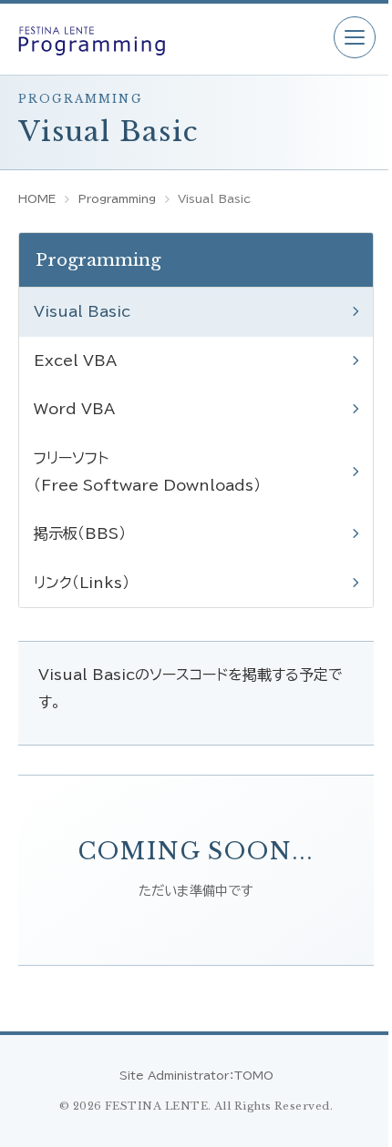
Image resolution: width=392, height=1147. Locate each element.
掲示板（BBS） (80, 533)
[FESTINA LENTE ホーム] (166, 39)
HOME (37, 198)
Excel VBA (75, 360)
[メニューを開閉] (355, 37)
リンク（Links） (81, 582)
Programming (116, 198)
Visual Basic (82, 311)
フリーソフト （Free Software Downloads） (147, 471)
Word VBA (74, 408)
